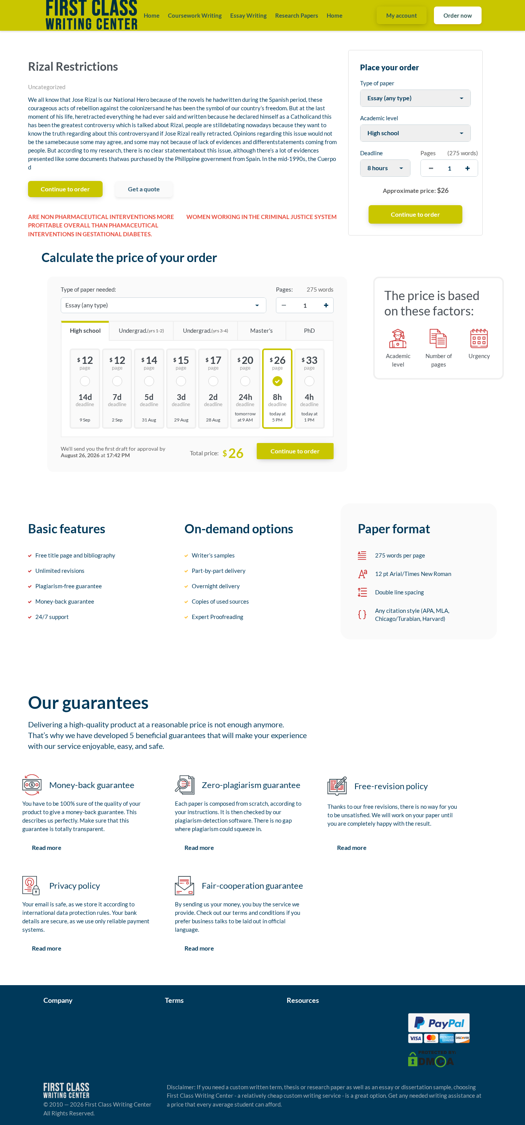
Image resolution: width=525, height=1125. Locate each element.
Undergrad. (141, 330)
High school (85, 330)
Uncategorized (46, 86)
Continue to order (65, 188)
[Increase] (326, 305)
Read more (46, 847)
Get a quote (144, 188)
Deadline (371, 152)
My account (401, 15)
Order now (458, 15)
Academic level (379, 117)
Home (151, 15)
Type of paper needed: (88, 289)
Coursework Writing (195, 15)
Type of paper (377, 83)
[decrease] (431, 168)
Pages (428, 152)
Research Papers (296, 15)
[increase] (467, 168)
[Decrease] (283, 305)
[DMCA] (432, 1058)
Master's (261, 330)
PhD (309, 330)
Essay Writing (248, 15)
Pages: (284, 289)
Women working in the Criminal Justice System (261, 216)
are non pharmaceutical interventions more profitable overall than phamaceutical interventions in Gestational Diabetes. (101, 225)
